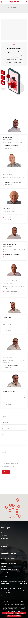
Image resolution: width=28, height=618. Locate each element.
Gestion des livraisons (7, 561)
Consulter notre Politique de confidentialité (12, 468)
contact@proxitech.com (10, 595)
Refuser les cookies (20, 613)
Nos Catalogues (5, 544)
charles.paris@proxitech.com (11, 328)
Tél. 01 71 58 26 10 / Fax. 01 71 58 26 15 (14, 62)
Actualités (4, 546)
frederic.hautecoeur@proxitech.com (12, 182)
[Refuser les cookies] (26, 609)
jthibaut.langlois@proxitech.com (12, 291)
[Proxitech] (14, 2)
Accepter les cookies (8, 613)
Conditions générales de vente (9, 558)
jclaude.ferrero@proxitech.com (11, 254)
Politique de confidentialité (8, 563)
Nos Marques (4, 541)
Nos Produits (4, 538)
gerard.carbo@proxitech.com (11, 146)
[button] (13, 507)
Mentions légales (5, 572)
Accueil (11, 10)
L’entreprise (4, 535)
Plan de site (4, 566)
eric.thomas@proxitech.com (11, 365)
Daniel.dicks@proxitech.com (11, 217)
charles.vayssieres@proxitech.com (12, 402)
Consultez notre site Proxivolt (9, 569)
